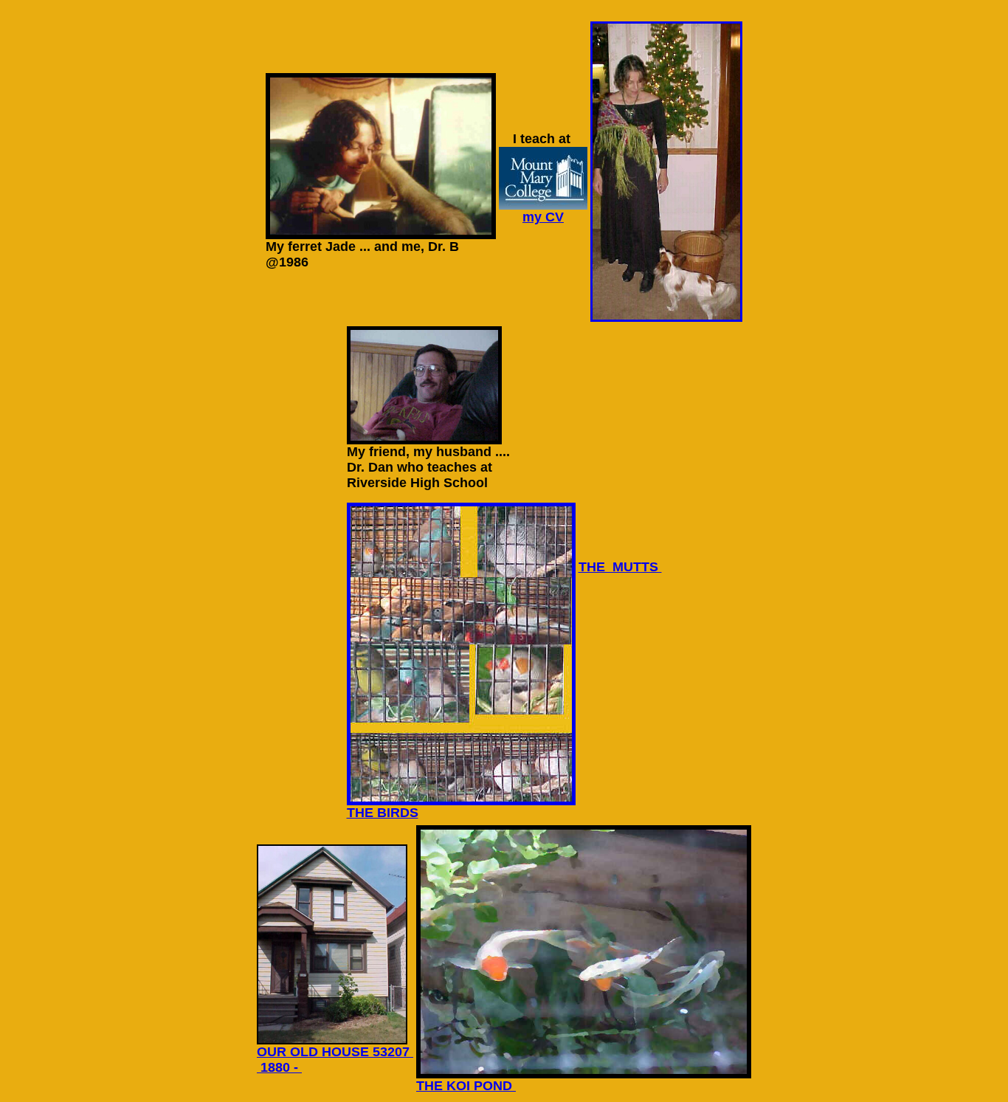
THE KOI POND (466, 1085)
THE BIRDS (382, 812)
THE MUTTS (620, 566)
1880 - (279, 1067)
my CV (543, 217)
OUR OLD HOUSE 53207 (335, 1051)
